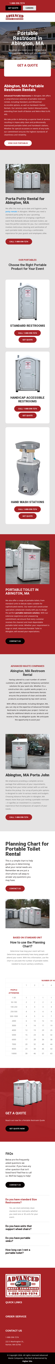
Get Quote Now (17, 1128)
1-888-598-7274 (12, 1337)
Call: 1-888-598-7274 (18, 241)
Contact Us (15, 641)
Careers (29, 8)
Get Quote (13, 8)
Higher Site (27, 1361)
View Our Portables (18, 143)
